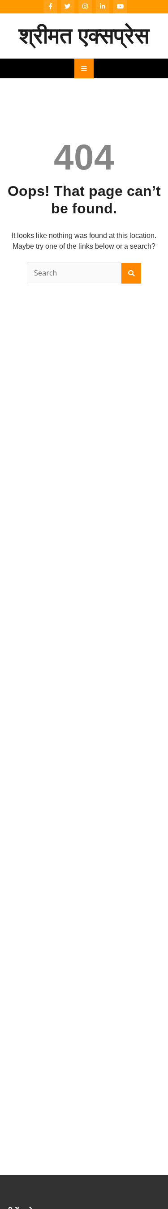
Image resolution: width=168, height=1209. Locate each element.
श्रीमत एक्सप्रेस (84, 35)
